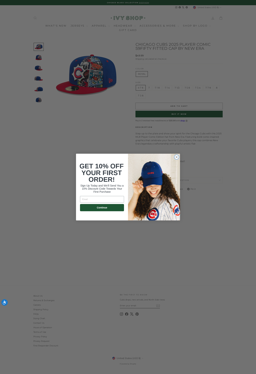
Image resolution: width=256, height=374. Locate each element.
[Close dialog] (176, 157)
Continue (102, 207)
